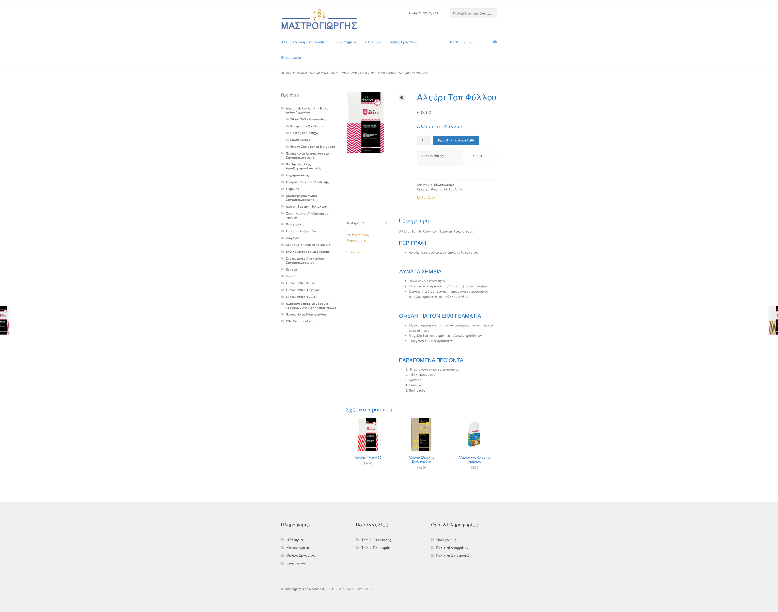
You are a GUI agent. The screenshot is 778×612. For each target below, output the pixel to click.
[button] (402, 98)
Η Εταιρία (373, 42)
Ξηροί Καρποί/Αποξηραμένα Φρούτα (307, 215)
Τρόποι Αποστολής (376, 539)
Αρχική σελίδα (296, 73)
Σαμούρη (292, 189)
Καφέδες (293, 238)
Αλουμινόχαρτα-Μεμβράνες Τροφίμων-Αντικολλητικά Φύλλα (311, 306)
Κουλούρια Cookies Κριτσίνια (308, 245)
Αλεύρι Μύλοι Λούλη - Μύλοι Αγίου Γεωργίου (342, 73)
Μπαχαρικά (295, 224)
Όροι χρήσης (446, 539)
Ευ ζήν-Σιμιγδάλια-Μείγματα (312, 146)
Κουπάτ (291, 269)
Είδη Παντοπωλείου (300, 321)
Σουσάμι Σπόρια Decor (303, 231)
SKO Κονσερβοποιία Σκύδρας (308, 252)
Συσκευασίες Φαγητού (303, 290)
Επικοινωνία (291, 57)
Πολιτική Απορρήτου (452, 547)
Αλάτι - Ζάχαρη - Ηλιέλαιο (306, 206)
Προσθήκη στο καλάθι (456, 140)
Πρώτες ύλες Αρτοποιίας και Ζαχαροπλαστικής (307, 155)
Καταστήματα (346, 42)
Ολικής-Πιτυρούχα (304, 133)
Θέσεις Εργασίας (403, 42)
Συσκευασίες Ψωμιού (301, 297)
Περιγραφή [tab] (355, 223)
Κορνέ (290, 276)
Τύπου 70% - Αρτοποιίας (308, 119)
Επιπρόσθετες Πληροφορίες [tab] (357, 237)
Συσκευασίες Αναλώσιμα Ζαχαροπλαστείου (305, 260)
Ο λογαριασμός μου (423, 13)
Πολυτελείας (386, 73)
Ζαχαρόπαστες (297, 175)
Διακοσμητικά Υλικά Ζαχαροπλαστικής (301, 198)
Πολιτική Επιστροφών (453, 555)
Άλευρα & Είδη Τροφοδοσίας (304, 42)
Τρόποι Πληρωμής (375, 547)
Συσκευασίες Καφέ (300, 283)
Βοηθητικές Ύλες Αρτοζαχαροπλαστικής (303, 166)
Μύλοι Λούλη (454, 189)
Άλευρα (437, 189)
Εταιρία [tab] (352, 252)
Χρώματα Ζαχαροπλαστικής (307, 182)
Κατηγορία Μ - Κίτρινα (307, 126)
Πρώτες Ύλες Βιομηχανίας (306, 314)
